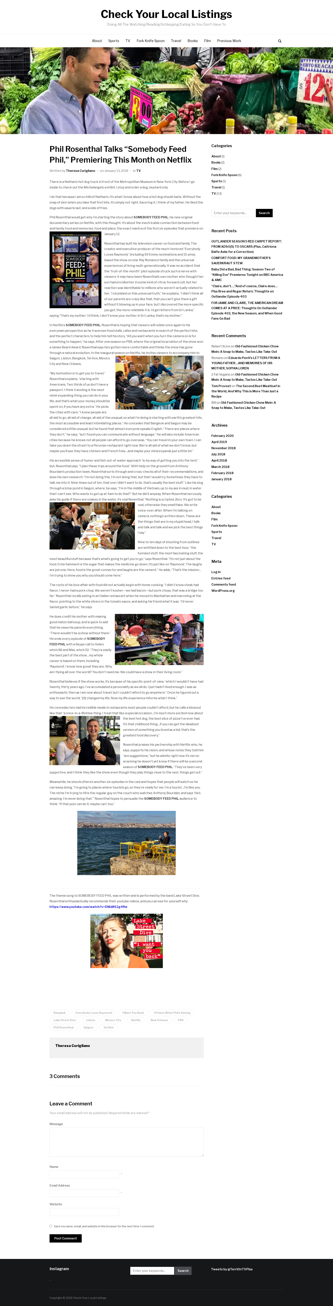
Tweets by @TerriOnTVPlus (232, 1269)
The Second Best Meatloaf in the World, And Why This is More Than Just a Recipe (245, 391)
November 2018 (223, 448)
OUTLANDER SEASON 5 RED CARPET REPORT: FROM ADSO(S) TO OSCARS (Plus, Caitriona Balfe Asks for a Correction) (246, 247)
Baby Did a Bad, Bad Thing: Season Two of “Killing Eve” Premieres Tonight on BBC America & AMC (247, 275)
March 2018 (220, 467)
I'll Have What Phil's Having (172, 1012)
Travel (176, 41)
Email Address (60, 1185)
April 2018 (219, 460)
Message (56, 1124)
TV (127, 41)
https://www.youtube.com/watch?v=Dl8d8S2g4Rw (88, 907)
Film (207, 41)
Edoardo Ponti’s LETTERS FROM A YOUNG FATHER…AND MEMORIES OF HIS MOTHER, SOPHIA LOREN (245, 363)
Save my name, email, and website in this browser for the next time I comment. (104, 1226)
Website (56, 1204)
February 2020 (222, 436)
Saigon (88, 1027)
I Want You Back (133, 1012)
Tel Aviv (108, 1027)
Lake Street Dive (65, 1020)
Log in (216, 572)
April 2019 (219, 442)
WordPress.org (223, 591)
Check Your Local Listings (166, 14)
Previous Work (229, 41)
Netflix (135, 1020)
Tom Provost (221, 386)
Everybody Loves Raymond (94, 1012)
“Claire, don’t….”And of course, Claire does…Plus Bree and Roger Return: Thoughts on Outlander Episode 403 (244, 291)
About (97, 41)
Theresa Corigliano (80, 171)
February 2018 (222, 473)
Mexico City (113, 1020)
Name (54, 1167)
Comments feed (223, 584)
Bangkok (60, 1012)
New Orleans (159, 1020)
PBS (180, 1020)
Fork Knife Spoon (151, 41)
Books (193, 41)
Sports (113, 41)
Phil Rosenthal (64, 1027)
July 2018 (218, 454)
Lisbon (90, 1020)
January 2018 (221, 479)
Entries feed (220, 578)
